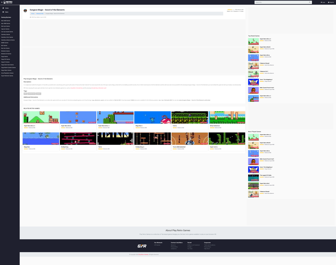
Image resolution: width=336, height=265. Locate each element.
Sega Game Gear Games (7, 64)
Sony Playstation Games (7, 73)
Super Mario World (265, 47)
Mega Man (27, 147)
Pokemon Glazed (264, 63)
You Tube (190, 248)
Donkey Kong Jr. (140, 147)
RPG (25, 93)
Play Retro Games (143, 254)
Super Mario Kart (265, 183)
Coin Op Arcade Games (7, 31)
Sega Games (4, 56)
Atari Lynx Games (5, 26)
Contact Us (173, 248)
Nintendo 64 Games (6, 53)
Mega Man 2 (139, 125)
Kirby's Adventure (215, 125)
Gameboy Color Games (7, 37)
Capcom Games (5, 29)
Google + (190, 247)
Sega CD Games (5, 62)
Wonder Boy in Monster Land (98, 88)
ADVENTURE (31, 93)
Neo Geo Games (5, 48)
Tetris (100, 147)
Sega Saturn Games (6, 70)
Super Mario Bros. (66, 125)
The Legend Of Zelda (265, 175)
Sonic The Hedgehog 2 (266, 79)
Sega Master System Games (8, 67)
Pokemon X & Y (264, 71)
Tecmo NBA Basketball (179, 147)
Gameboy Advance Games (8, 40)
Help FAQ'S (207, 248)
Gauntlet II (73, 88)
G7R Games (157, 245)
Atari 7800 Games (5, 23)
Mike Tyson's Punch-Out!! (267, 87)
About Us (173, 245)
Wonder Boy (79, 88)
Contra (175, 125)
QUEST (38, 93)
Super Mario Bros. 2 (103, 125)
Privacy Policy (174, 247)
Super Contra (214, 147)
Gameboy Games (5, 34)
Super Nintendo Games (7, 75)
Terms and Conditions (209, 245)
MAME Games (4, 42)
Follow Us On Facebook (194, 245)
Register (331, 2)
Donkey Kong (64, 147)
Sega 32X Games (5, 59)
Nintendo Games (5, 51)
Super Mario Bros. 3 (29, 125)
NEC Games (4, 45)
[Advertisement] (133, 33)
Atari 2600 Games (5, 20)
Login (323, 2)
